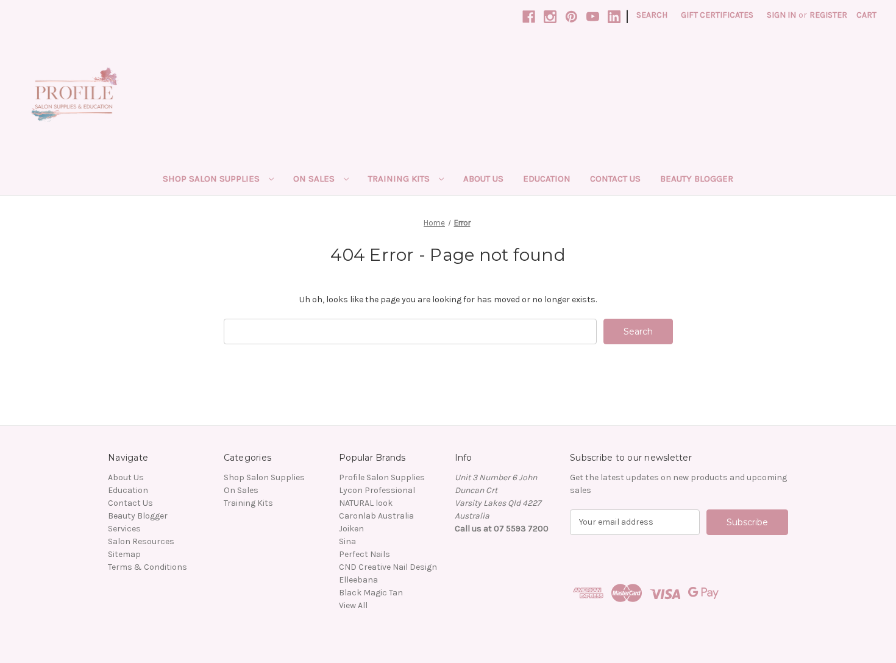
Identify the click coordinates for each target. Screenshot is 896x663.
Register (828, 15)
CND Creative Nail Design (388, 567)
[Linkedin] (614, 16)
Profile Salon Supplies (382, 477)
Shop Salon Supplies (212, 178)
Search (651, 15)
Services (124, 528)
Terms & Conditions (147, 567)
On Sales (315, 178)
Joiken (351, 528)
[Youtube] (592, 16)
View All (353, 605)
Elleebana (358, 580)
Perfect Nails (364, 554)
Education (547, 178)
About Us (483, 178)
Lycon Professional (377, 490)
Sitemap (124, 554)
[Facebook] (528, 16)
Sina (347, 541)
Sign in (781, 15)
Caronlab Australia (376, 516)
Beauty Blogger (696, 178)
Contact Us (615, 178)
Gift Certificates (717, 15)
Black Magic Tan (371, 592)
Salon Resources (141, 541)
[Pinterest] (571, 16)
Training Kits (400, 178)
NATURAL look (366, 503)
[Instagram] (550, 16)
